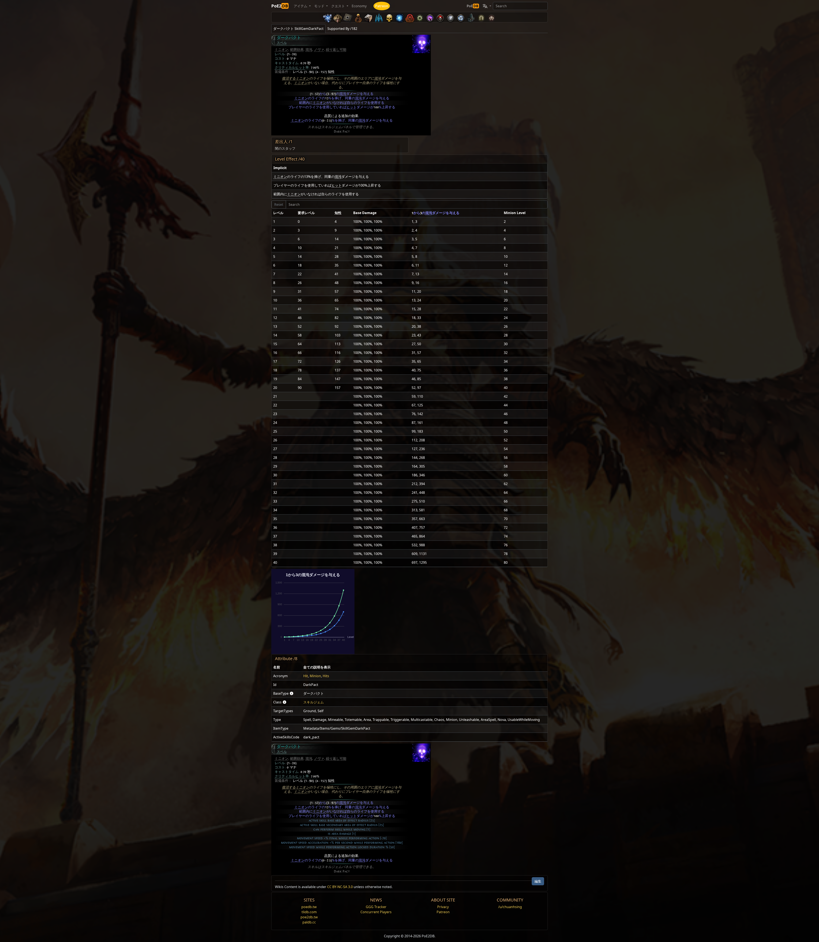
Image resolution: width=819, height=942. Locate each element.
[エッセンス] (379, 17)
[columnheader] (409, 168)
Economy (359, 6)
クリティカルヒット (290, 68)
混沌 (308, 50)
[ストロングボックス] (368, 17)
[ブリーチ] (430, 17)
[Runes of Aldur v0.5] (327, 17)
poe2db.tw (309, 917)
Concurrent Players (376, 912)
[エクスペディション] (461, 17)
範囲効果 (297, 50)
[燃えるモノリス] (471, 17)
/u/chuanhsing (510, 906)
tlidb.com (309, 912)
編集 (537, 881)
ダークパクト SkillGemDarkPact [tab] (298, 28)
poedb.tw (309, 906)
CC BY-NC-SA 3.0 (340, 886)
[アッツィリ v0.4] (338, 17)
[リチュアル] (440, 17)
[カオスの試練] (491, 17)
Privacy (443, 906)
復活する (289, 78)
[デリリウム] (450, 17)
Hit (305, 676)
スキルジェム (313, 702)
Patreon (381, 6)
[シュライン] (358, 17)
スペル (282, 43)
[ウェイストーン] (348, 17)
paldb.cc (309, 922)
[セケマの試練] (481, 17)
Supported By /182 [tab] (342, 28)
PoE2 (279, 6)
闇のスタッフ (285, 148)
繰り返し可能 (336, 50)
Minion (315, 676)
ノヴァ (319, 50)
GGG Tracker (376, 906)
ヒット (351, 107)
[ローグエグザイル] (409, 17)
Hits (326, 676)
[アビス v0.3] (420, 17)
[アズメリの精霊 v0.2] (399, 17)
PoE (472, 6)
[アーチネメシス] (389, 17)
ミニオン (281, 50)
